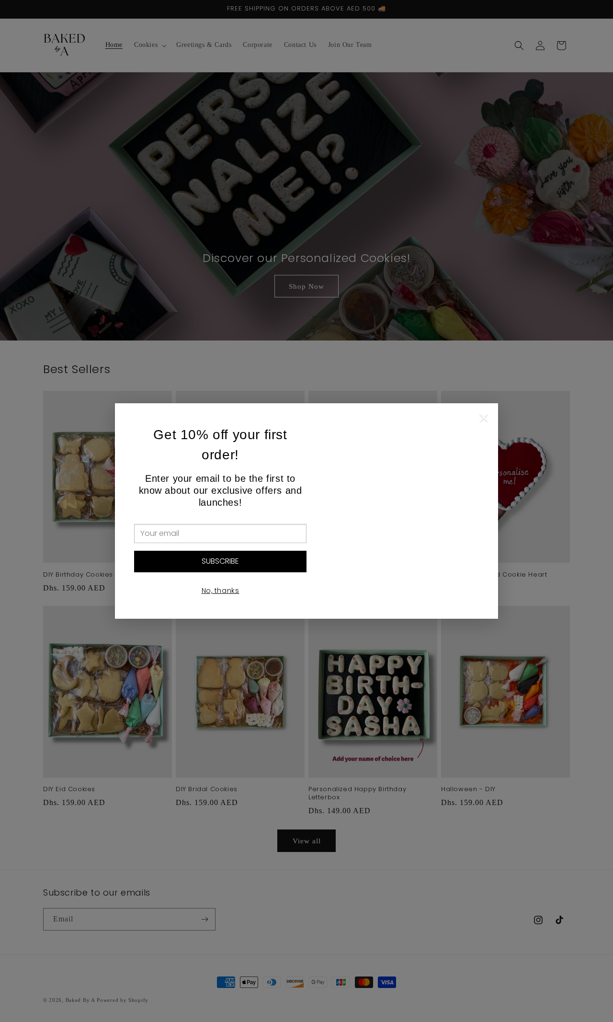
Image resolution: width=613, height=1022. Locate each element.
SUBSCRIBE (220, 561)
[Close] (483, 420)
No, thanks (220, 590)
